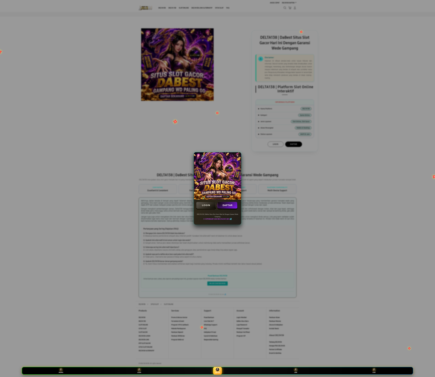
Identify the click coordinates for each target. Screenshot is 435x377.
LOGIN (206, 205)
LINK (295, 372)
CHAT (374, 372)
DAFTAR (228, 205)
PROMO (61, 372)
